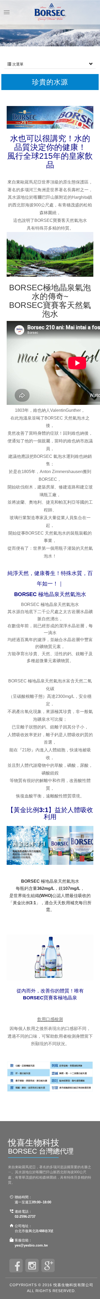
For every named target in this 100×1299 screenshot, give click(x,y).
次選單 (17, 64)
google (48, 1265)
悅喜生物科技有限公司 (50, 12)
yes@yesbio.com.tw (31, 1245)
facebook (16, 1265)
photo (32, 1265)
